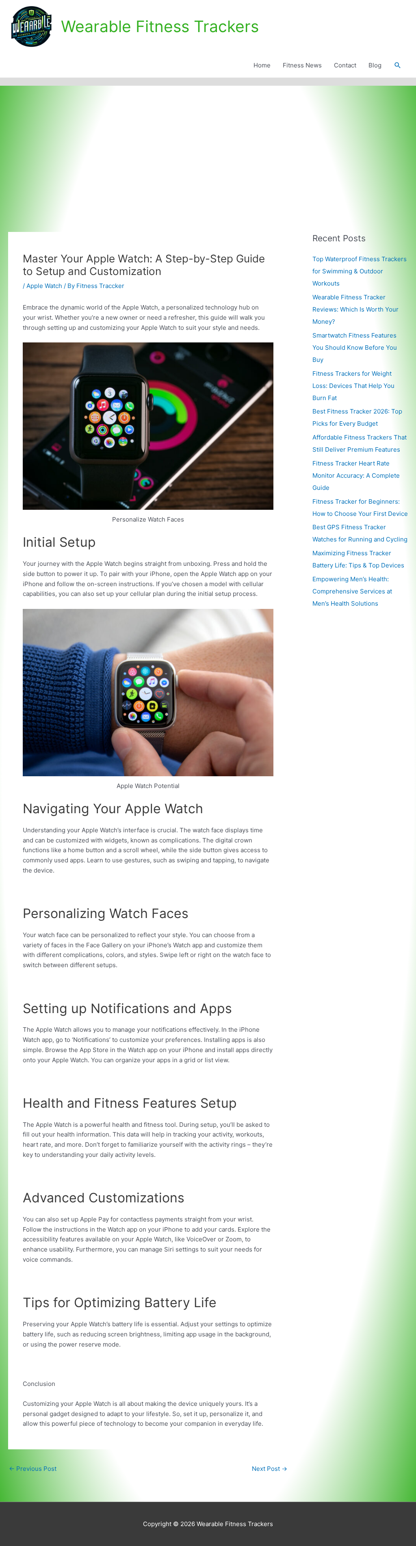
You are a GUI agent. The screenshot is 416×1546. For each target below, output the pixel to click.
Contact (345, 65)
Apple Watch (44, 286)
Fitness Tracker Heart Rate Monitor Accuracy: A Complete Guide (356, 475)
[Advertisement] (208, 147)
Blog (374, 65)
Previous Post (32, 1468)
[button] (398, 65)
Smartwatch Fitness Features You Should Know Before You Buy (354, 347)
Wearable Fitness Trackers (160, 26)
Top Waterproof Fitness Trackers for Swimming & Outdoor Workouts (359, 271)
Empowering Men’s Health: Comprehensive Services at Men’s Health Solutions (352, 591)
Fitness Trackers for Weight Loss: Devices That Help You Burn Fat (353, 386)
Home (262, 65)
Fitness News (302, 65)
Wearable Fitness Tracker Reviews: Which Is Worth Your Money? (355, 309)
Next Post (269, 1468)
